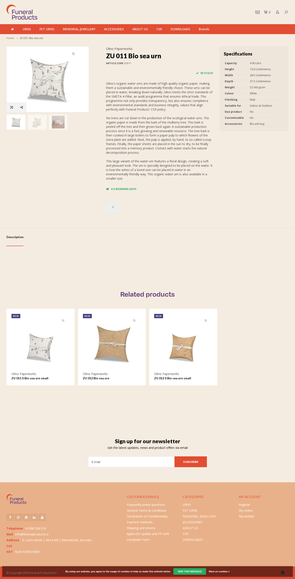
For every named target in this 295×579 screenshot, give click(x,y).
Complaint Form (138, 540)
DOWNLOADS (180, 29)
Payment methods (140, 522)
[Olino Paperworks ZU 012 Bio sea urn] (112, 343)
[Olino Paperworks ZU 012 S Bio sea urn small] (183, 343)
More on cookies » (219, 571)
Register (244, 505)
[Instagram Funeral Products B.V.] (18, 517)
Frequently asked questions (146, 505)
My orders (246, 510)
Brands (204, 29)
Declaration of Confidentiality (147, 516)
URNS (27, 29)
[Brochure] (257, 12)
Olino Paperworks (119, 48)
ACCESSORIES (114, 29)
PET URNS (47, 29)
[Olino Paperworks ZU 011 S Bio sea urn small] (40, 343)
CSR (159, 29)
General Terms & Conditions (147, 510)
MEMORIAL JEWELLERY (79, 29)
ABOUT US (140, 29)
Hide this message (190, 571)
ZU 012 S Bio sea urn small (172, 378)
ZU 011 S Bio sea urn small (29, 378)
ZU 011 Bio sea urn (31, 38)
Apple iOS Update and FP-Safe (148, 534)
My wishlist (246, 516)
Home (10, 38)
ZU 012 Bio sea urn (96, 378)
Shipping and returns (141, 528)
